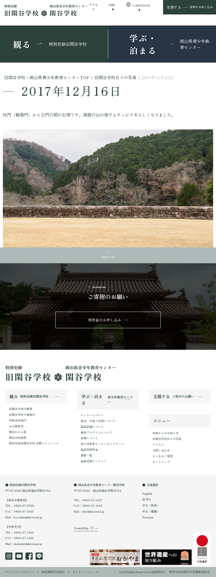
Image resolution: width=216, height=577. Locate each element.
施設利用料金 (89, 449)
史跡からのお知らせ (166, 433)
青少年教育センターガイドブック (102, 444)
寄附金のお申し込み (104, 319)
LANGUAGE (142, 5)
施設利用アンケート (94, 461)
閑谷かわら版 (17, 432)
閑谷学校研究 (17, 438)
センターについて (92, 415)
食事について (89, 438)
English (147, 493)
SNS (112, 5)
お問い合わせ (161, 450)
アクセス (93, 7)
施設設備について (92, 426)
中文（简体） (151, 505)
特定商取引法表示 (53, 572)
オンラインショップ (85, 572)
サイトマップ (161, 462)
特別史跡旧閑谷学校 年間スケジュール (34, 443)
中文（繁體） (151, 511)
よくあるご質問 (163, 456)
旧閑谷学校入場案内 (22, 414)
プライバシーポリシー (19, 572)
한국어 (146, 499)
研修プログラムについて (96, 432)
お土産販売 (16, 426)
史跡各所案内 (17, 420)
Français (148, 517)
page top (108, 256)
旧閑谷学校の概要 (20, 409)
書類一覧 (86, 455)
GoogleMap (81, 528)
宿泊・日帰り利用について (98, 421)
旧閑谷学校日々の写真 (167, 439)
